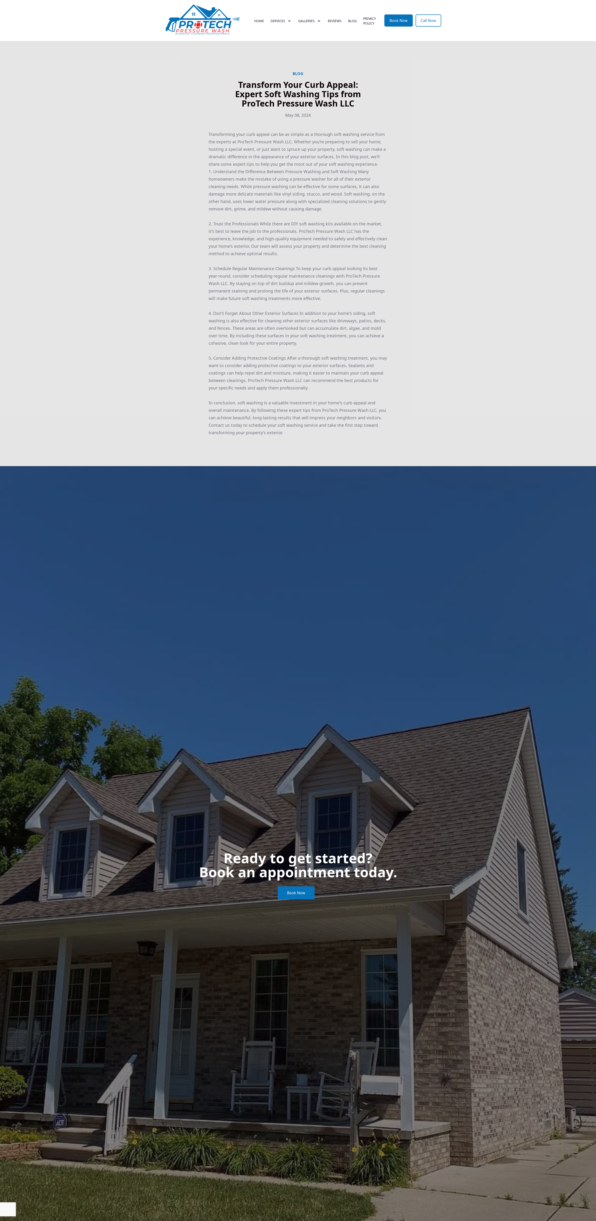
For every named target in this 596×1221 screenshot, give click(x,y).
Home (259, 21)
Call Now (428, 20)
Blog (352, 21)
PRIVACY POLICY (369, 20)
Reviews (335, 21)
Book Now (398, 20)
